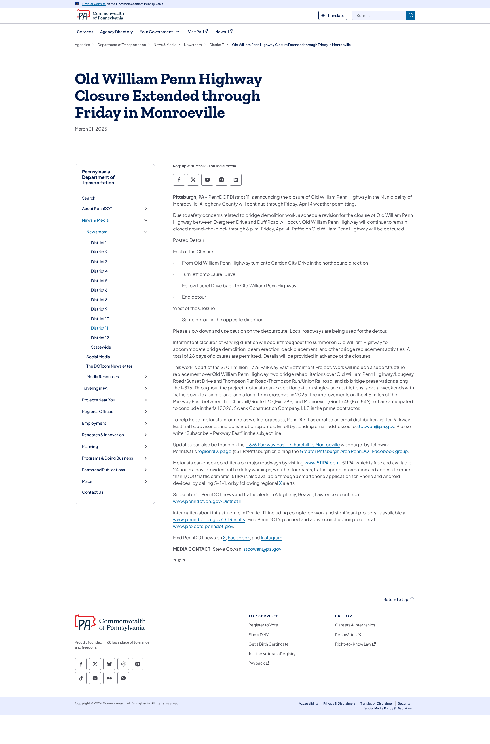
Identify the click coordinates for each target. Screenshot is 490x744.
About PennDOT (97, 208)
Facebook (239, 537)
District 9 (99, 308)
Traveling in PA (94, 388)
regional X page (214, 451)
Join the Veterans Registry (272, 653)
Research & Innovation (103, 434)
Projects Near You (98, 399)
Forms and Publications (103, 469)
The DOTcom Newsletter (109, 365)
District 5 (99, 280)
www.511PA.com (322, 463)
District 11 (99, 327)
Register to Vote (263, 625)
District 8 (99, 299)
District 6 (99, 289)
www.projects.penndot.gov (203, 526)
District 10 (100, 318)
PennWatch (346, 634)
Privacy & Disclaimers (339, 703)
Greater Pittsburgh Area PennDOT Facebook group (354, 451)
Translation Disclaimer (376, 703)
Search (88, 197)
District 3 (99, 261)
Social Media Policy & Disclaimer (388, 708)
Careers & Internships (355, 625)
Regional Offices (97, 411)
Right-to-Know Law (353, 644)
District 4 (99, 270)
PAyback (256, 663)
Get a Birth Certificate (268, 644)
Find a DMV (258, 634)
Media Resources (102, 376)
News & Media (95, 220)
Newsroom (96, 231)
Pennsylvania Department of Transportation (98, 177)
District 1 (99, 242)
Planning (90, 446)
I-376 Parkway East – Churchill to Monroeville (293, 444)
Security (404, 703)
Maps (87, 481)
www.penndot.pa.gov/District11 (207, 501)
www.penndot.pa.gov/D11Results (209, 519)
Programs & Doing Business (107, 458)
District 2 (99, 251)
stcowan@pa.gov (375, 426)
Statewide (101, 346)
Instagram (271, 537)
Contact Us (92, 491)
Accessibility (308, 703)
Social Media (98, 356)
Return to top (395, 599)
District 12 (100, 337)
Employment (94, 423)
